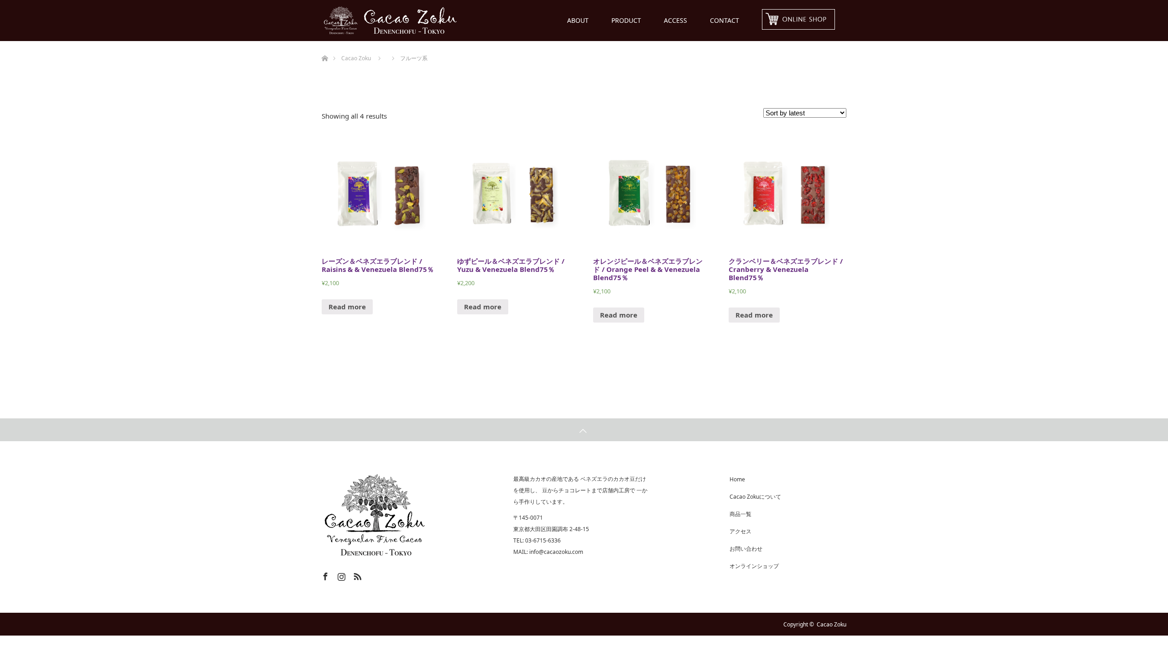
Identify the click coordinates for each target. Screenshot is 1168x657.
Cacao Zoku (831, 624)
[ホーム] (325, 44)
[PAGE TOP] (584, 429)
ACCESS (675, 20)
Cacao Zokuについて (755, 497)
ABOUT (578, 20)
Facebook (324, 575)
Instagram (340, 575)
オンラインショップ (754, 566)
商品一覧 (740, 514)
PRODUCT (626, 20)
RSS (356, 575)
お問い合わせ (746, 549)
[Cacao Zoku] (458, 20)
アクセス (740, 531)
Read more (347, 306)
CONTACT (724, 20)
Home (737, 479)
